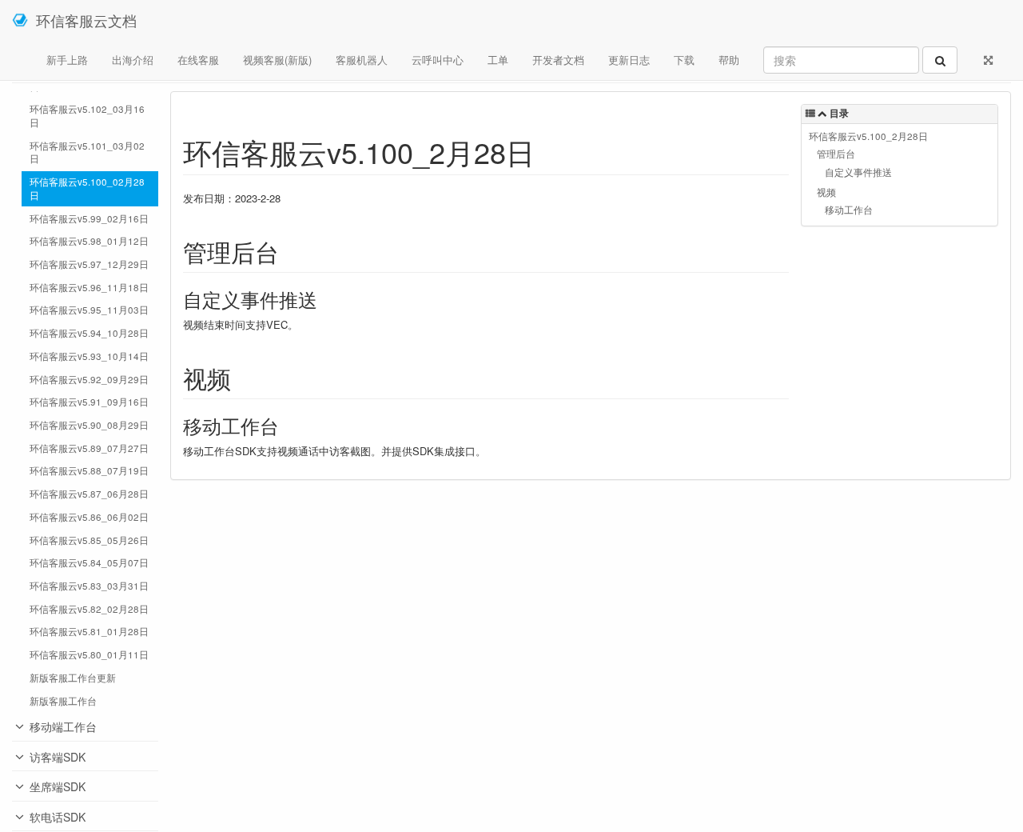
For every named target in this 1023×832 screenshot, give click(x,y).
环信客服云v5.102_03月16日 (87, 115)
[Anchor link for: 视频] (243, 378)
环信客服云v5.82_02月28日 (89, 608)
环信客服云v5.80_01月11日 (89, 654)
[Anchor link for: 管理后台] (291, 251)
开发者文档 (558, 59)
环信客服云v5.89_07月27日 (89, 448)
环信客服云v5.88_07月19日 (89, 470)
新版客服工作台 (63, 700)
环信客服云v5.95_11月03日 (89, 309)
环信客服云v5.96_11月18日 (89, 287)
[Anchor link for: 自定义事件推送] (326, 299)
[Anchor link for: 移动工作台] (288, 425)
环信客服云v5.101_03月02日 (87, 152)
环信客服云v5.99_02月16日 (89, 218)
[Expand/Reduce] (988, 60)
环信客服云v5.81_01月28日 (89, 631)
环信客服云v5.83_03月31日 (89, 585)
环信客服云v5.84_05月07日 (89, 562)
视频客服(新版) (277, 59)
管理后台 (836, 153)
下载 (684, 59)
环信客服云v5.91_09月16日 (89, 401)
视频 (826, 192)
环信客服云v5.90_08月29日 (89, 424)
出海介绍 (132, 59)
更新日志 (629, 59)
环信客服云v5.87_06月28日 (89, 493)
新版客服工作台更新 (73, 677)
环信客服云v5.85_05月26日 (89, 540)
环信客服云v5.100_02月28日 (87, 188)
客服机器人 (362, 59)
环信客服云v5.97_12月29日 (89, 264)
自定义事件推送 (858, 172)
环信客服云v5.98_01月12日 (89, 240)
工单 (498, 59)
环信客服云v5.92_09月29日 (89, 379)
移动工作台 (849, 209)
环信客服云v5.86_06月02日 (89, 516)
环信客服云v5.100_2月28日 (868, 136)
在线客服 (198, 59)
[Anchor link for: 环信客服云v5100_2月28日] (549, 151)
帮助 (728, 59)
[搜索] (939, 60)
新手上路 (67, 59)
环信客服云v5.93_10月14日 (89, 356)
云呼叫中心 (438, 59)
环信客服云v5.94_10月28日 (89, 332)
